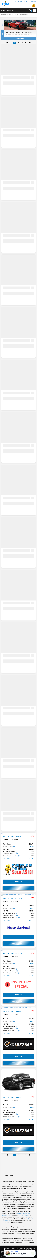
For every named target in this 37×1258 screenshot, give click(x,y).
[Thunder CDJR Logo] (5, 6)
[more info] (18, 833)
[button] (4, 1250)
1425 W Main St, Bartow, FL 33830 (26, 2)
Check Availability (18, 888)
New (2, 24)
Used (2, 34)
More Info (18, 881)
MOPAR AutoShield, (23, 1215)
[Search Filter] (30, 11)
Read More (20, 38)
